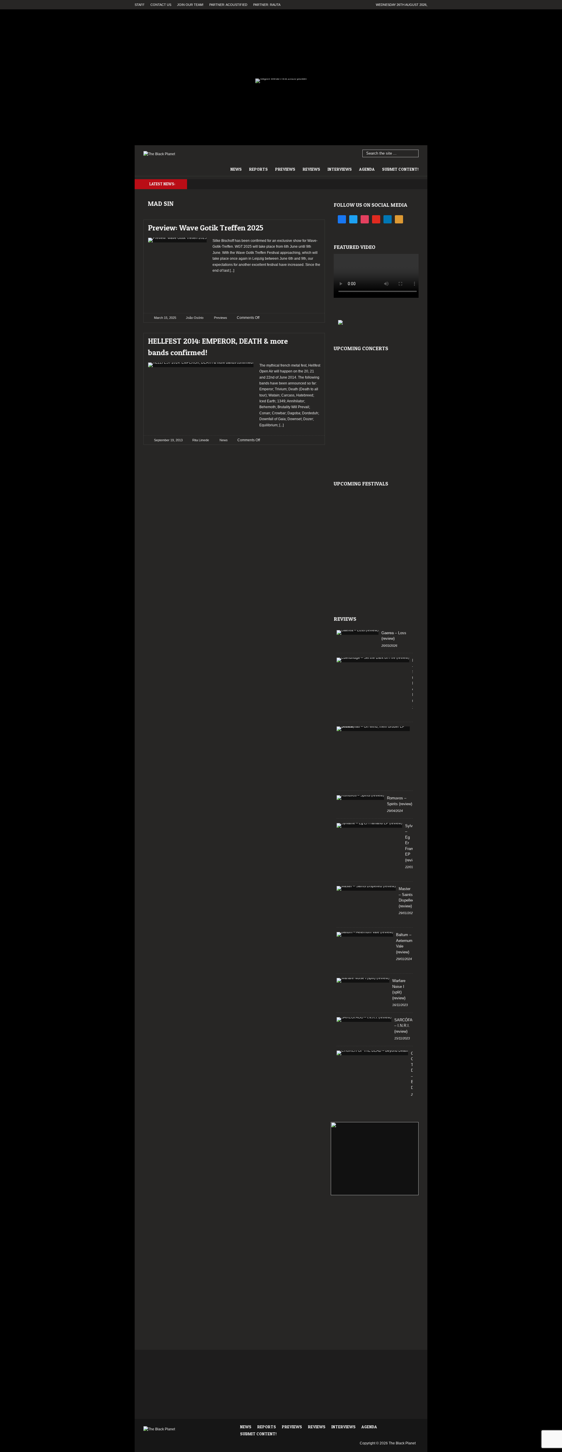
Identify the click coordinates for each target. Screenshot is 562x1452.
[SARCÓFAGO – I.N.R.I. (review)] (364, 1019)
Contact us (160, 4)
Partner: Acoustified (228, 4)
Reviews (311, 169)
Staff (140, 4)
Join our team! (190, 4)
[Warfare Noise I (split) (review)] (363, 980)
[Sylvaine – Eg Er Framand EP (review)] (369, 825)
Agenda (367, 169)
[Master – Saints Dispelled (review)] (366, 888)
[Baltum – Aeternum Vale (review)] (365, 934)
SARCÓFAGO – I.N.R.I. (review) (406, 1026)
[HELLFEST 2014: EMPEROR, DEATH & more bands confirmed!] (310, 339)
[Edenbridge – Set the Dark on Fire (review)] (373, 660)
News (236, 169)
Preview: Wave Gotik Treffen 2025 (205, 227)
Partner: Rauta (266, 4)
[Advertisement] (266, 291)
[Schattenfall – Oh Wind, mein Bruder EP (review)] (373, 728)
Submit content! (400, 169)
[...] (231, 270)
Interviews (340, 169)
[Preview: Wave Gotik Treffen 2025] (310, 226)
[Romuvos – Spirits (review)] (360, 797)
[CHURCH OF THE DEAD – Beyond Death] (372, 1053)
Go (414, 153)
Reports (258, 169)
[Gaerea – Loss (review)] (357, 632)
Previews (285, 169)
